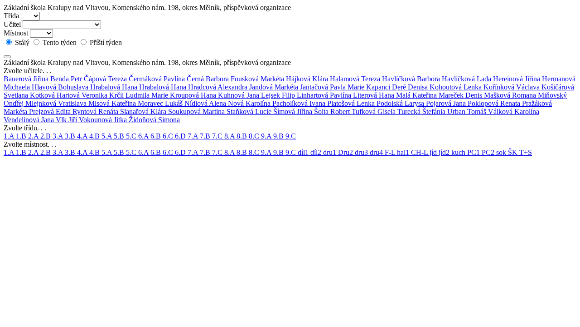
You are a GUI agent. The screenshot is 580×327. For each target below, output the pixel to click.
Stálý (22, 42)
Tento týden (59, 42)
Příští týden (105, 42)
